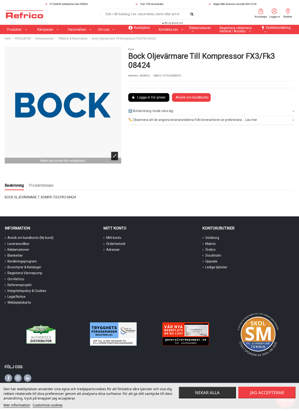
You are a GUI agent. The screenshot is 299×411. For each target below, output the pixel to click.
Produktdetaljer (41, 185)
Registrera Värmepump (24, 273)
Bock (131, 49)
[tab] (211, 111)
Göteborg (212, 238)
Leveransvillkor (18, 244)
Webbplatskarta (19, 302)
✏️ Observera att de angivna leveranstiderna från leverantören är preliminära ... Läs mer (192, 120)
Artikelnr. (133, 75)
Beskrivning (14, 185)
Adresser (113, 249)
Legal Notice (16, 296)
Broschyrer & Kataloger (24, 267)
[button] (48, 29)
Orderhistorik (115, 244)
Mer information (17, 405)
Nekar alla (207, 392)
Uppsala (211, 261)
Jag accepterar (267, 392)
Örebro (210, 249)
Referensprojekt (19, 285)
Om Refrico (15, 279)
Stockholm (213, 255)
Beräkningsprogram (22, 261)
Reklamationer (18, 249)
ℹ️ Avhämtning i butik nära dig (150, 111)
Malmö (210, 244)
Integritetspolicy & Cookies (26, 291)
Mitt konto (113, 238)
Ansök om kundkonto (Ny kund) (30, 238)
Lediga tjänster (216, 267)
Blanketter (15, 255)
